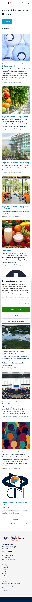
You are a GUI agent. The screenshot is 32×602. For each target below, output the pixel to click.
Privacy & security (7, 586)
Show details (22, 304)
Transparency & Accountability (11, 583)
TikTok (4, 574)
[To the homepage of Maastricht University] (10, 3)
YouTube (4, 576)
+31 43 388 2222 (7, 551)
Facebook (5, 567)
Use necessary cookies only (16, 321)
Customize (15, 315)
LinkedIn (4, 571)
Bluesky (4, 565)
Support (4, 588)
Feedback (5, 590)
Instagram (5, 569)
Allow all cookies (16, 309)
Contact (4, 581)
